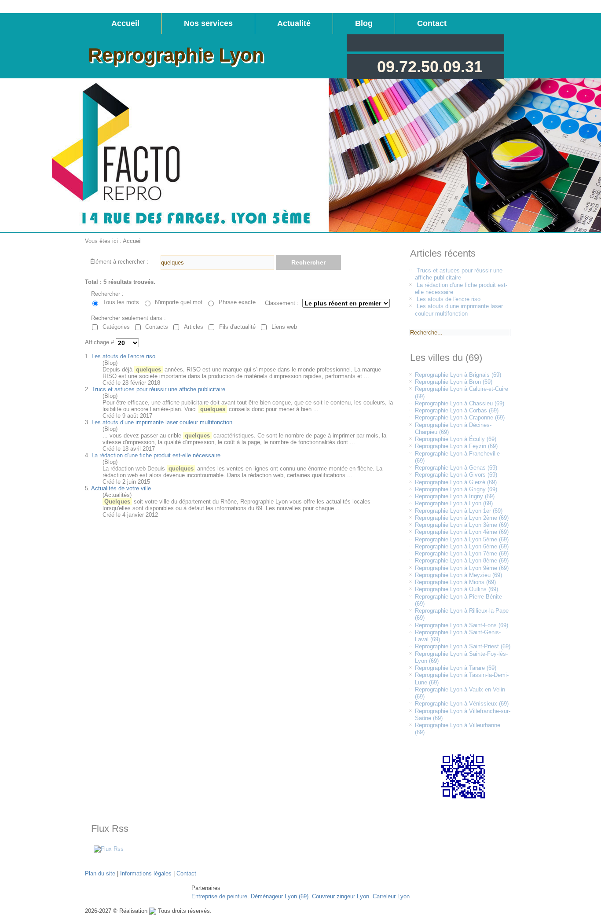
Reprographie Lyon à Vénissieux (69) (462, 703)
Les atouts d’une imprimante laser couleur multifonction (162, 422)
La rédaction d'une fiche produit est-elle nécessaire (156, 455)
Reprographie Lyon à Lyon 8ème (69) (462, 560)
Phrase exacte (237, 302)
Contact (432, 23)
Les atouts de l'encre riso (123, 356)
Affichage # (100, 342)
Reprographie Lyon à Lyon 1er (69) (458, 510)
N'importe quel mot (178, 302)
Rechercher (308, 262)
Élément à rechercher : (119, 261)
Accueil (125, 23)
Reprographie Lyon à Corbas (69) (456, 410)
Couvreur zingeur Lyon (340, 896)
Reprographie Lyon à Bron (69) (453, 382)
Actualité (294, 23)
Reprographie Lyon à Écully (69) (455, 439)
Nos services (208, 23)
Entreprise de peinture (219, 896)
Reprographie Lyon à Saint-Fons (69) (461, 625)
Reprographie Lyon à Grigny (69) (456, 489)
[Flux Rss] (109, 848)
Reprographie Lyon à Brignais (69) (458, 374)
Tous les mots (121, 302)
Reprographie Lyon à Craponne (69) (460, 417)
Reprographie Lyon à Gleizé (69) (456, 482)
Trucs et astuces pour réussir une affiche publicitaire (158, 389)
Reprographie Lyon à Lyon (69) (454, 503)
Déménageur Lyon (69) (279, 896)
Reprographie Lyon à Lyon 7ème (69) (462, 553)
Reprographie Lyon (176, 55)
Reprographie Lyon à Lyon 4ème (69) (462, 532)
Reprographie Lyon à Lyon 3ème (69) (462, 525)
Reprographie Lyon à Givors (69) (456, 474)
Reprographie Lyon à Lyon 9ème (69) (462, 568)
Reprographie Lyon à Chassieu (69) (459, 403)
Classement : (282, 303)
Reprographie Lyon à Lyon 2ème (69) (462, 518)
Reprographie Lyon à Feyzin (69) (456, 446)
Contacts (156, 326)
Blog (364, 23)
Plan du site (100, 873)
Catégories (116, 326)
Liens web (284, 326)
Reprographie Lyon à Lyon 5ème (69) (462, 539)
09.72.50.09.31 (430, 67)
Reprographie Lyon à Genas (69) (456, 467)
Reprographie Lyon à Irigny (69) (455, 496)
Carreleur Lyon (391, 896)
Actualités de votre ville (121, 488)
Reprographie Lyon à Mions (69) (455, 582)
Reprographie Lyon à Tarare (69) (455, 668)
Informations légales (146, 873)
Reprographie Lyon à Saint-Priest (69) (462, 646)
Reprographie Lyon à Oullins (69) (456, 589)
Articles (193, 326)
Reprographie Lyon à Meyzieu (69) (458, 575)
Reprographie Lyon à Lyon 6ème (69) (462, 546)
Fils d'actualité (237, 326)
